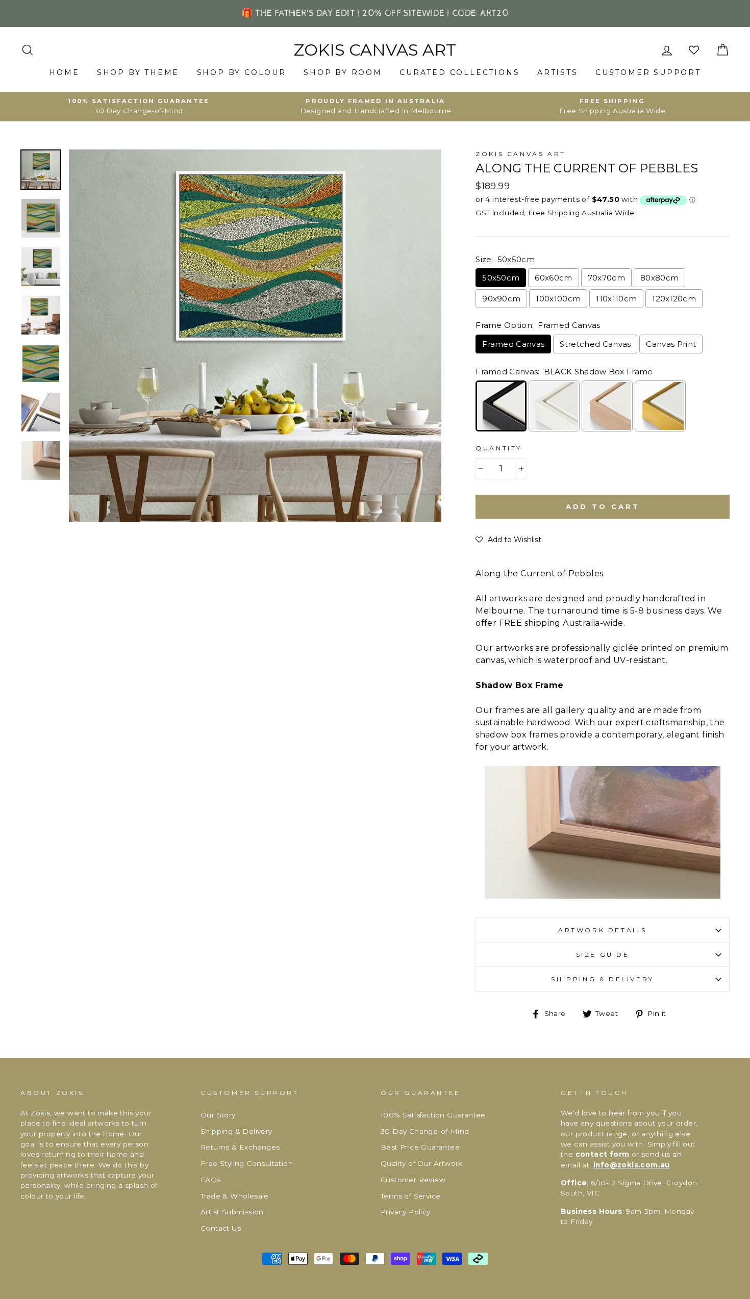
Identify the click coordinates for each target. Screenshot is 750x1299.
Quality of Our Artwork (422, 1163)
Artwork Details (602, 930)
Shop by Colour (241, 72)
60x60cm (553, 278)
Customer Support (648, 72)
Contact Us (221, 1228)
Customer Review (413, 1180)
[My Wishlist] (695, 50)
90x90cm (501, 298)
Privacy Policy (406, 1212)
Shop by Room (343, 72)
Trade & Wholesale (235, 1196)
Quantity (499, 448)
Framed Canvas (513, 344)
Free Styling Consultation (247, 1163)
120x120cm (674, 298)
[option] (138, 106)
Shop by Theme (138, 72)
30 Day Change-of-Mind (425, 1131)
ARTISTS (557, 72)
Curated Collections (459, 72)
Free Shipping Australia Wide (581, 213)
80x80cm (659, 278)
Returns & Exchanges (240, 1147)
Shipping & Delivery (602, 979)
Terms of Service (410, 1196)
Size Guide (603, 954)
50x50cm (500, 278)
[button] (508, 539)
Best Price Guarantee (420, 1147)
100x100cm (558, 298)
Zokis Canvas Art (375, 50)
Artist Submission (232, 1212)
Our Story (218, 1115)
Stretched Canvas (595, 344)
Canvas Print (671, 344)
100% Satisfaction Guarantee (433, 1115)
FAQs (211, 1180)
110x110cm (616, 298)
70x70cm (606, 278)
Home (64, 72)
